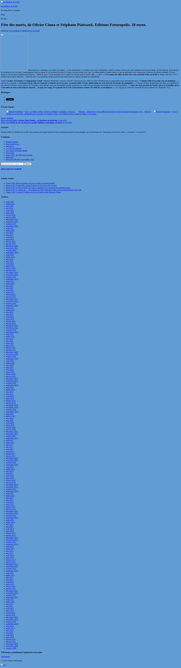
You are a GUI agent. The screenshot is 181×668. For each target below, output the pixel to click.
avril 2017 (10, 449)
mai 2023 (9, 288)
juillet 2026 (10, 204)
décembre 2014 (12, 511)
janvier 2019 (11, 403)
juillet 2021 (10, 336)
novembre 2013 (12, 540)
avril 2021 (10, 343)
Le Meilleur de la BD (9, 6)
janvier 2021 (11, 350)
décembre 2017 (12, 432)
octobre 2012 (11, 569)
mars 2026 (10, 213)
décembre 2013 (12, 538)
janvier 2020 (11, 376)
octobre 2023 (11, 277)
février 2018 (10, 427)
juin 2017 (9, 445)
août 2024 (10, 255)
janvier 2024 (11, 270)
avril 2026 (10, 210)
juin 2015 (9, 498)
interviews (10, 146)
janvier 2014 (11, 535)
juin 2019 (9, 392)
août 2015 (10, 493)
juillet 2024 (10, 257)
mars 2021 (10, 345)
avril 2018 (10, 423)
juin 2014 (9, 524)
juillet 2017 (10, 443)
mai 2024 (9, 261)
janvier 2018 (11, 429)
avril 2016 (10, 476)
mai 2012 (9, 580)
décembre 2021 (12, 325)
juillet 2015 (10, 496)
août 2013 (10, 546)
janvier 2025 (11, 244)
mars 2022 (10, 319)
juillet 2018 (10, 416)
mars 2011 (10, 611)
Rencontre (10, 157)
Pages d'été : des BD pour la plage (19, 155)
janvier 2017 (11, 456)
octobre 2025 (11, 224)
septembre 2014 (12, 518)
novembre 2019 (12, 381)
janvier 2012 (11, 588)
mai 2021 (9, 341)
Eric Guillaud (14, 31)
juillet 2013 (10, 549)
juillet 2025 (10, 230)
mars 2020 (10, 372)
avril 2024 (10, 264)
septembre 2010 (12, 624)
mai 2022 (9, 314)
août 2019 (10, 387)
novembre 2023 (12, 275)
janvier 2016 (11, 482)
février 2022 (10, 321)
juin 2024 (9, 259)
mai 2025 (9, 235)
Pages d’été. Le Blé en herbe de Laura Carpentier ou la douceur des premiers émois (38, 188)
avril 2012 (10, 582)
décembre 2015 (12, 485)
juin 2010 (9, 630)
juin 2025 (9, 233)
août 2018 (10, 414)
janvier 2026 (11, 217)
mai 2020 (9, 367)
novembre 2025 (12, 222)
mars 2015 (10, 504)
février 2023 (10, 294)
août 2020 (10, 361)
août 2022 (10, 308)
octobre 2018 (11, 409)
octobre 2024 (11, 250)
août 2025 (10, 228)
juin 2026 (9, 206)
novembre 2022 (12, 301)
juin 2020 (9, 365)
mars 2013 (10, 558)
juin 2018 (9, 418)
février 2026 (10, 215)
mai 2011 (9, 606)
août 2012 (10, 573)
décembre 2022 (12, 299)
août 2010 (10, 626)
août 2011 (10, 599)
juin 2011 (9, 604)
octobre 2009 (11, 648)
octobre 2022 (11, 303)
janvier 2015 (11, 509)
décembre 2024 (12, 246)
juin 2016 (9, 471)
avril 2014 (10, 529)
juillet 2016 (10, 469)
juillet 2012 (10, 575)
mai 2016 (9, 474)
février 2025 (10, 241)
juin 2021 (9, 339)
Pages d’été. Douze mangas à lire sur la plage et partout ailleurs (30, 183)
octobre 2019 (11, 383)
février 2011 (10, 613)
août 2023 (10, 281)
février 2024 (10, 268)
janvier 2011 (11, 615)
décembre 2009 (12, 644)
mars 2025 (10, 239)
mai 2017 (9, 447)
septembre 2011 (12, 597)
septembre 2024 (12, 252)
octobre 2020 (11, 356)
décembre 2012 (12, 564)
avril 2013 (10, 555)
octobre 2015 (11, 489)
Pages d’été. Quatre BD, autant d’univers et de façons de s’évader (31, 185)
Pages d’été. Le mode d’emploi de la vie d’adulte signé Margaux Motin (33, 192)
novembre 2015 (12, 487)
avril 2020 (10, 370)
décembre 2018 (12, 405)
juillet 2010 (10, 628)
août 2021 (10, 334)
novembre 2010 (12, 619)
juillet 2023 (10, 283)
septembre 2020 (12, 359)
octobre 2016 (11, 462)
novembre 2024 (12, 248)
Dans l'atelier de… (13, 144)
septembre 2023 (12, 279)
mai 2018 (9, 420)
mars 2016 (10, 478)
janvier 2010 (11, 641)
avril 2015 (10, 502)
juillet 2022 (10, 310)
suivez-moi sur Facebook (11, 169)
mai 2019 (9, 394)
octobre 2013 (11, 542)
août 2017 (10, 440)
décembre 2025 (12, 219)
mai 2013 (9, 553)
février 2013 (10, 560)
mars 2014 (10, 531)
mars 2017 (10, 451)
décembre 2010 (12, 617)
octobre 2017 (11, 436)
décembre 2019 (12, 378)
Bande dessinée (7, 118)
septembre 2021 (12, 332)
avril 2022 (10, 317)
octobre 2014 (11, 516)
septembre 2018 (12, 412)
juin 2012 (9, 577)
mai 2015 (9, 500)
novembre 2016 (12, 460)
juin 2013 (9, 551)
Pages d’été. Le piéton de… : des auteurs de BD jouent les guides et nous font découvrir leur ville (43, 190)
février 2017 (10, 454)
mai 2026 (9, 208)
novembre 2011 (12, 593)
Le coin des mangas (13, 148)
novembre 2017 (12, 434)
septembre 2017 (12, 438)
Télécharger (5, 656)
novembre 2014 (12, 513)
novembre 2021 (12, 328)
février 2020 (10, 374)
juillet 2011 (10, 602)
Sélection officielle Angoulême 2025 (20, 159)
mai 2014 (9, 527)
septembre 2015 (12, 491)
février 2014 (10, 533)
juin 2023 (9, 286)
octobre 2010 (11, 622)
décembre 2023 (12, 272)
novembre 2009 (12, 646)
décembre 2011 (12, 591)
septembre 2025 (12, 226)
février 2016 (10, 480)
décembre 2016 (12, 458)
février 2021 (10, 348)
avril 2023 (10, 290)
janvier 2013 (11, 562)
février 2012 (10, 586)
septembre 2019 (12, 385)
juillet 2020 (10, 363)
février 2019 (10, 401)
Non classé (10, 153)
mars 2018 (10, 425)
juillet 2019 (10, 390)
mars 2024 (10, 266)
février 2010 (10, 639)
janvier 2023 (11, 297)
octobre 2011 (11, 595)
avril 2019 (10, 396)
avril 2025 (10, 237)
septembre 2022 (12, 306)
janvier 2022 (11, 323)
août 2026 (10, 202)
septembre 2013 (12, 544)
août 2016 (10, 467)
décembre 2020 (12, 352)
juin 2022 (9, 312)
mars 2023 (10, 292)
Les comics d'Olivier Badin (16, 151)
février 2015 (10, 507)
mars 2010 (10, 637)
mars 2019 (10, 398)
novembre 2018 (12, 407)
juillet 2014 (10, 522)
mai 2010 (9, 633)
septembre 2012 (12, 571)
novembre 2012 (12, 566)
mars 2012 (10, 584)
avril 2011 (10, 608)
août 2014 (10, 520)
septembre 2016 (12, 465)
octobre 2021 (11, 330)
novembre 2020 (12, 354)
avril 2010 (10, 635)
